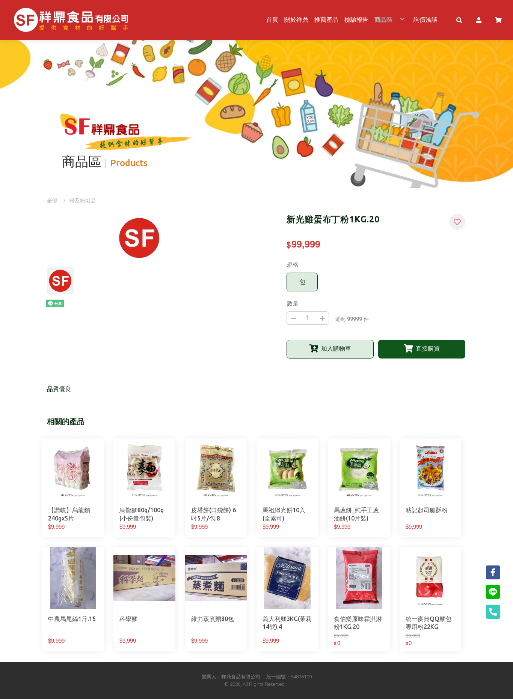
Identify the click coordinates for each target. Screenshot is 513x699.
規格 (293, 264)
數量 (293, 303)
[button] (459, 20)
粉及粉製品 (82, 201)
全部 (52, 201)
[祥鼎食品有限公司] (71, 20)
